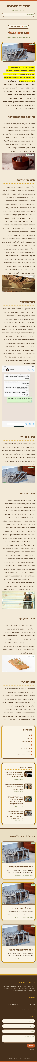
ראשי (25, 27)
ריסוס (28, 751)
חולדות (31, 134)
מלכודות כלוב (10, 503)
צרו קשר (32, 1050)
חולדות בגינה (16, 457)
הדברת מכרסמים (25, 745)
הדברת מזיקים (25, 748)
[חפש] (4, 15)
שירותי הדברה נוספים (23, 755)
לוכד (28, 738)
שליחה (31, 1046)
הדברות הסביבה (18, 6)
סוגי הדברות (26, 742)
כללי (28, 735)
